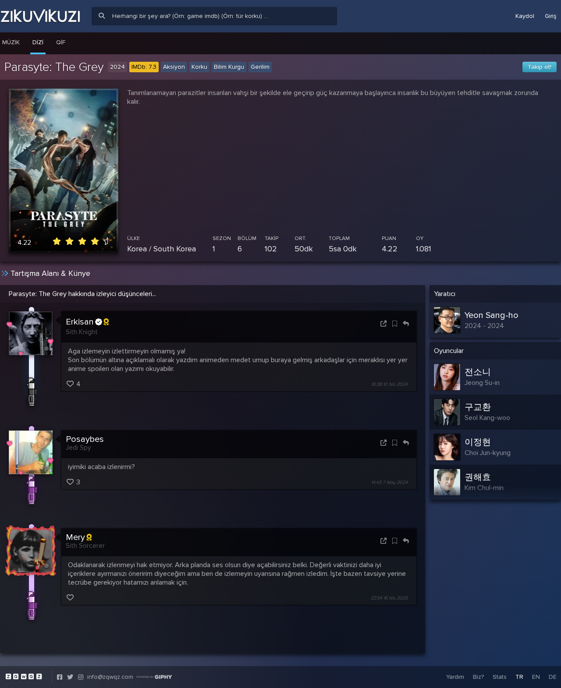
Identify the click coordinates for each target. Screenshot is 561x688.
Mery (75, 537)
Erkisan (80, 322)
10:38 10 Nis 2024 (389, 384)
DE (553, 677)
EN (536, 677)
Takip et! (539, 67)
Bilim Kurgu (229, 67)
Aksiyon (174, 67)
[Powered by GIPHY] (154, 677)
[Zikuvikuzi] (40, 16)
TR (519, 677)
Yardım (455, 677)
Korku (199, 67)
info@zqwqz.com (110, 677)
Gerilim (260, 67)
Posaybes (85, 439)
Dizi (37, 42)
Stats (500, 677)
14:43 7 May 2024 (389, 482)
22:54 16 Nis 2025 (389, 598)
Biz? (478, 677)
